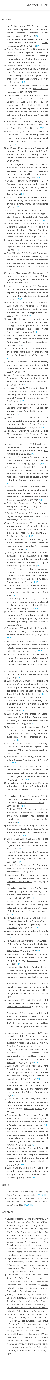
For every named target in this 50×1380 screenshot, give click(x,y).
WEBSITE (42, 1195)
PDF (37, 36)
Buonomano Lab (34, 5)
